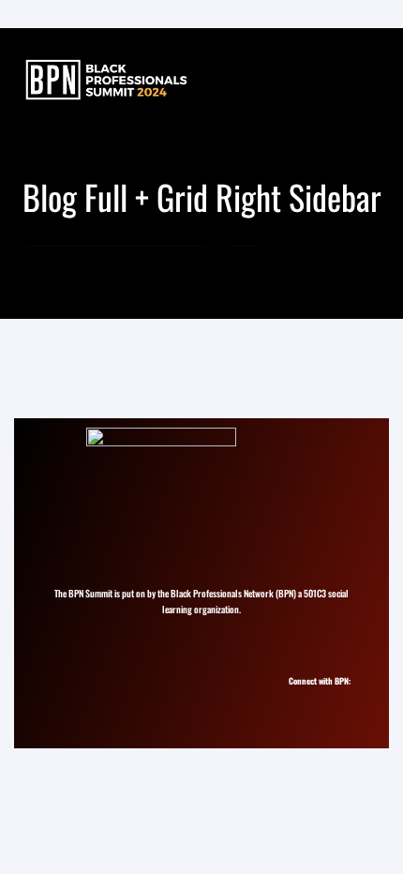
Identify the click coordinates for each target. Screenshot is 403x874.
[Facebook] (333, 698)
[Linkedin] (316, 698)
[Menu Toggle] (366, 79)
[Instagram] (299, 698)
